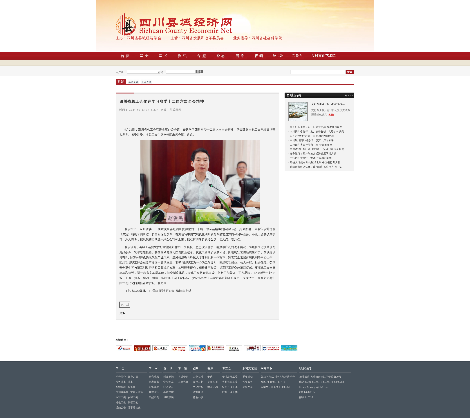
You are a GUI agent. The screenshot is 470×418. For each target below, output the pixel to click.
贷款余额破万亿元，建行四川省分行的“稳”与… (317, 166)
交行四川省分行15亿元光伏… (328, 104)
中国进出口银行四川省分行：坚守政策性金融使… (318, 149)
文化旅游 (198, 387)
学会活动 (212, 387)
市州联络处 (122, 392)
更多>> (349, 95)
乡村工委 (133, 397)
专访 (210, 376)
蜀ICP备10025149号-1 (273, 382)
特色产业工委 (230, 387)
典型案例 (154, 397)
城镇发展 (168, 397)
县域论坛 (154, 392)
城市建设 (198, 392)
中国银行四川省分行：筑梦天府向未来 (312, 140)
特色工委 (121, 402)
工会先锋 (146, 82)
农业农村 (198, 376)
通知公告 (121, 407)
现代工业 (198, 382)
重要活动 (247, 376)
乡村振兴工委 (230, 382)
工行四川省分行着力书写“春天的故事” (311, 144)
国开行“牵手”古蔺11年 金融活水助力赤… (313, 136)
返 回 (125, 304)
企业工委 (121, 397)
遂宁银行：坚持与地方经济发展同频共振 (313, 153)
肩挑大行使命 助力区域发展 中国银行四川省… (316, 162)
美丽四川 (212, 382)
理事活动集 (134, 407)
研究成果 (154, 376)
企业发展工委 (230, 376)
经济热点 (168, 387)
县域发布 (168, 392)
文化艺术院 (136, 392)
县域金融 (133, 82)
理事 (130, 382)
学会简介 (121, 376)
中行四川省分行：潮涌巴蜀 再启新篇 (311, 158)
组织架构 (121, 387)
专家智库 (154, 382)
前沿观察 (154, 387)
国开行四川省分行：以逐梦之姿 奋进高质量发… (317, 127)
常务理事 (121, 382)
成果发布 (247, 387)
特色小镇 (198, 397)
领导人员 (133, 376)
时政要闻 (168, 376)
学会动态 (168, 382)
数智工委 (133, 402)
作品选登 (247, 382)
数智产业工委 (230, 392)
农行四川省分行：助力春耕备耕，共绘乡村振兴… (318, 131)
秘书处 (131, 387)
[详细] (330, 114)
